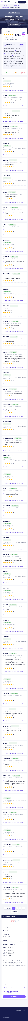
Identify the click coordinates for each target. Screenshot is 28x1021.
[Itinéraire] (24, 20)
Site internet (9, 987)
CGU (24, 1010)
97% (7, 72)
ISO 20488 (23, 37)
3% (16, 72)
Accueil (3, 5)
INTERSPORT (16, 5)
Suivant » (14, 911)
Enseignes (14, 2)
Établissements (5, 7)
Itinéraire (15, 996)
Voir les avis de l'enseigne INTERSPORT (12, 992)
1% (24, 72)
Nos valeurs (22, 2)
